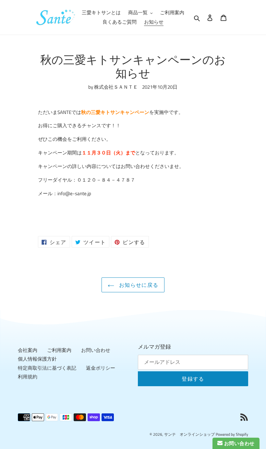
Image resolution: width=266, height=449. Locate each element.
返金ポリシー (100, 368)
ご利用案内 (59, 350)
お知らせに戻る (137, 285)
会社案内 (27, 350)
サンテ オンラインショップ (189, 434)
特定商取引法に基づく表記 (47, 368)
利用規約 (27, 376)
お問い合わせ (95, 350)
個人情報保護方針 (37, 359)
